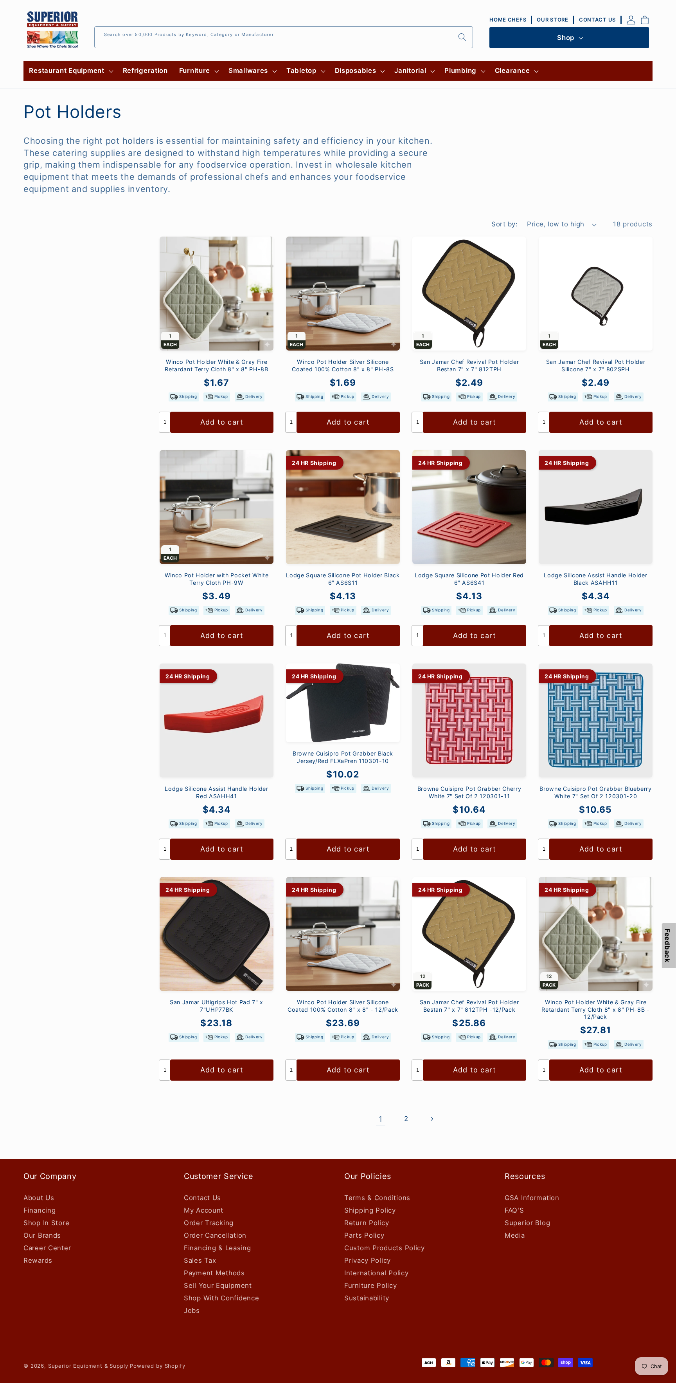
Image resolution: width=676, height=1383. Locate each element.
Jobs (192, 1310)
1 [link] (381, 1119)
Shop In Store (46, 1223)
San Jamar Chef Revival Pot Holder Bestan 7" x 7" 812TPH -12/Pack (469, 1006)
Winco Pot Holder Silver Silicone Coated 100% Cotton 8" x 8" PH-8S (343, 365)
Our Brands (42, 1235)
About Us (38, 1198)
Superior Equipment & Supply (88, 1366)
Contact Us (202, 1198)
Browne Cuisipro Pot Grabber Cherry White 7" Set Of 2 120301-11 (469, 792)
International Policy (376, 1273)
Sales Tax (200, 1260)
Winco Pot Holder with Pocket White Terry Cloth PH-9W (216, 579)
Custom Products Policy (384, 1248)
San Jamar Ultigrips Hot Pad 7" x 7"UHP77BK (216, 1006)
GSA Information (532, 1198)
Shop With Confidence (221, 1298)
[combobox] (284, 37)
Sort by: (504, 224)
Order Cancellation (215, 1235)
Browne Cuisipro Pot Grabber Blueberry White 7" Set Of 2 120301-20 (595, 792)
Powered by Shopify (157, 1366)
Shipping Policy (370, 1210)
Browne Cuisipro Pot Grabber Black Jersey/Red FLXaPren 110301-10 (343, 757)
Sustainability (366, 1298)
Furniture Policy (370, 1285)
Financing (39, 1210)
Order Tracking (209, 1223)
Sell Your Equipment (218, 1285)
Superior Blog (527, 1223)
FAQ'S (514, 1210)
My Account (203, 1210)
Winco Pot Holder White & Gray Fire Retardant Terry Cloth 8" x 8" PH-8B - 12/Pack (595, 1009)
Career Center (47, 1248)
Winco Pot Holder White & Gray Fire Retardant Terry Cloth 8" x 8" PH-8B (216, 365)
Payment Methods (214, 1273)
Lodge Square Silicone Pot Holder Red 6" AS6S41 (469, 579)
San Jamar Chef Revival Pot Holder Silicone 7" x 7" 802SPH (595, 365)
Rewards (37, 1260)
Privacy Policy (367, 1260)
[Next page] (431, 1119)
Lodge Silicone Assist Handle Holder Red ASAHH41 (216, 792)
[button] (70, 71)
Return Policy (366, 1223)
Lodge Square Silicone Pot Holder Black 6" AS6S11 (342, 579)
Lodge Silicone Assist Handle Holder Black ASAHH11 (595, 579)
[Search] (462, 37)
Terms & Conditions (377, 1198)
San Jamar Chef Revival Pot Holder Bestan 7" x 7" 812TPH (469, 365)
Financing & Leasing (217, 1248)
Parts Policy (364, 1235)
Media (515, 1235)
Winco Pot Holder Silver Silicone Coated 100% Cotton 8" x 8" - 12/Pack (343, 1006)
